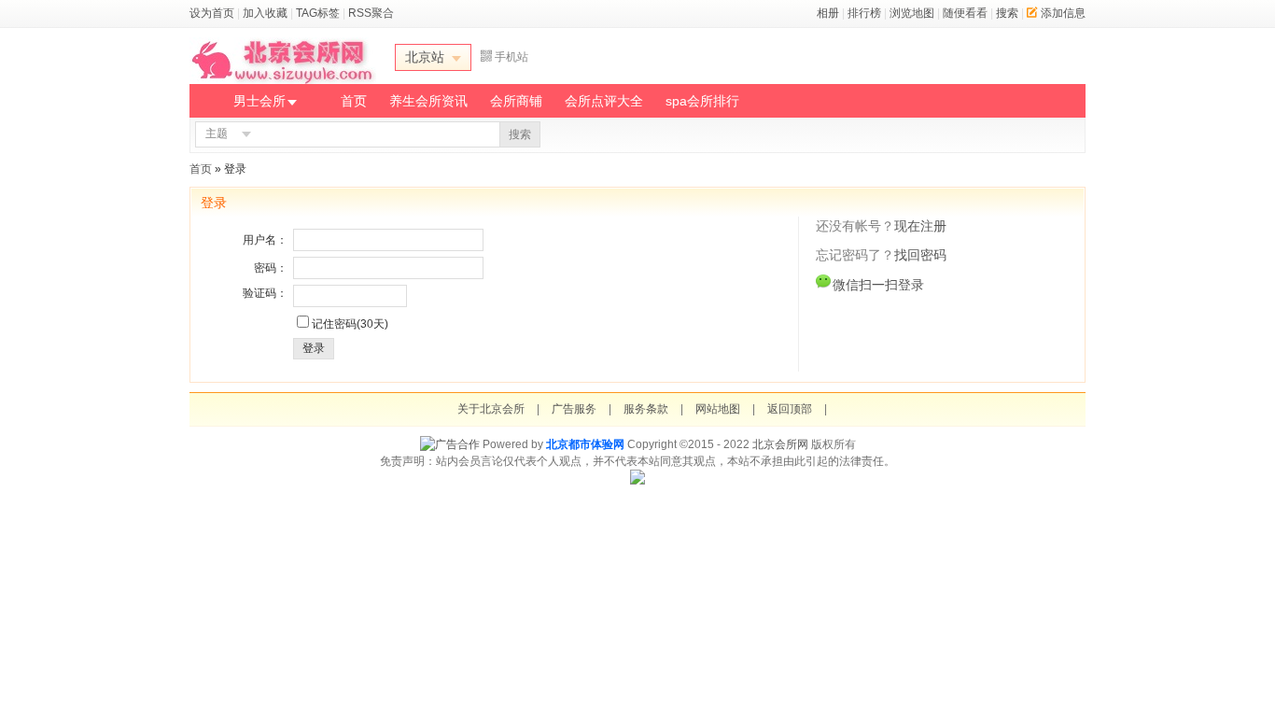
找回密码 (920, 254)
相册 (828, 13)
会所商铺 (516, 100)
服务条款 (645, 408)
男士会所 (259, 100)
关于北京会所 (491, 408)
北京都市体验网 (585, 444)
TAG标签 (318, 13)
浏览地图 (912, 13)
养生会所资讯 (428, 100)
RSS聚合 (371, 13)
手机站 (511, 56)
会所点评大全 (604, 100)
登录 (313, 348)
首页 (354, 100)
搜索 (1007, 13)
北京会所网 (780, 444)
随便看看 (965, 13)
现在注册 (920, 225)
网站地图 (717, 408)
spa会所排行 (702, 100)
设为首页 (211, 13)
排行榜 (864, 13)
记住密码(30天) (350, 323)
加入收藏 (265, 13)
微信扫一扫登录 (878, 284)
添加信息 (1063, 13)
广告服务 (574, 408)
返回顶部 (789, 408)
